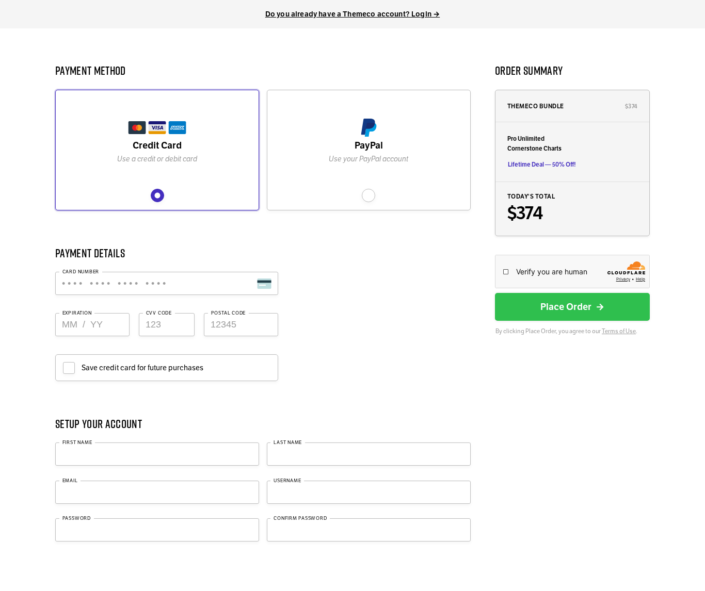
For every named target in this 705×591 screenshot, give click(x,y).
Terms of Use (619, 331)
